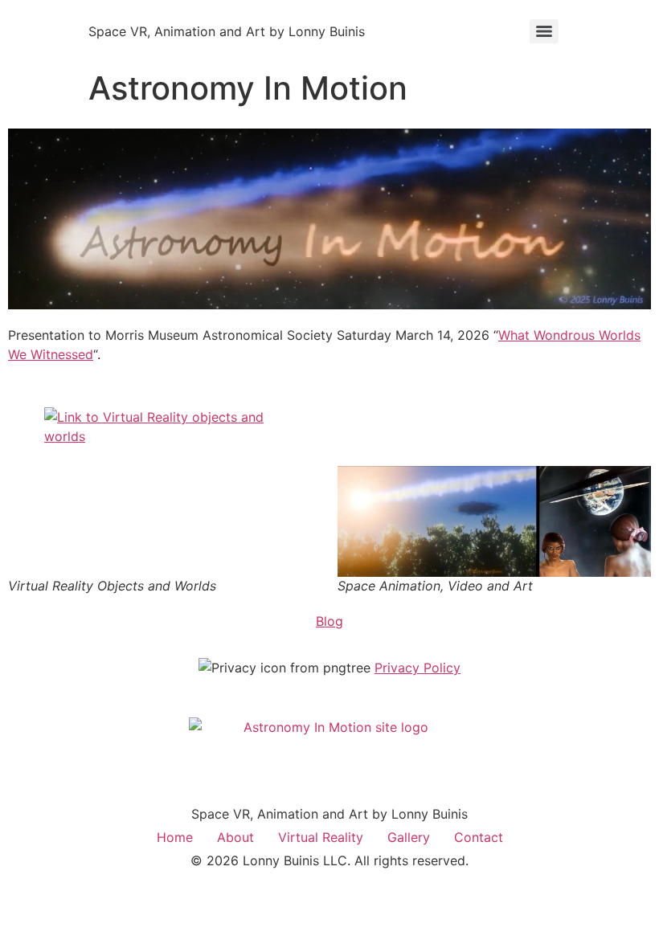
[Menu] (544, 31)
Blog (329, 621)
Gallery (408, 837)
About (235, 837)
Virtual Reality (320, 837)
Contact (478, 837)
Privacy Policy (417, 668)
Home (175, 837)
